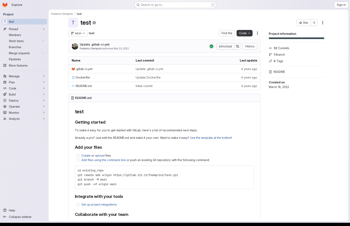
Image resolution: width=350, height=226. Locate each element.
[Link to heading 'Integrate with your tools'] (125, 196)
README (279, 71)
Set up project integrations (99, 204)
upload (100, 155)
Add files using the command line (103, 160)
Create (86, 155)
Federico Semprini (91, 48)
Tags (278, 61)
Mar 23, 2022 (121, 48)
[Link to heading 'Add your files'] (104, 147)
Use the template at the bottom (210, 137)
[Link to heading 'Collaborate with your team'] (130, 214)
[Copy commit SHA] (238, 46)
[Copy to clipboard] (249, 170)
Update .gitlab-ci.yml (94, 44)
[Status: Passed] (211, 46)
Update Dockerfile (148, 77)
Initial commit (144, 86)
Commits (281, 48)
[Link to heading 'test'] (86, 112)
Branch (279, 54)
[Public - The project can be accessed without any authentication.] (94, 22)
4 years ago (249, 69)
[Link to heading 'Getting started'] (107, 122)
